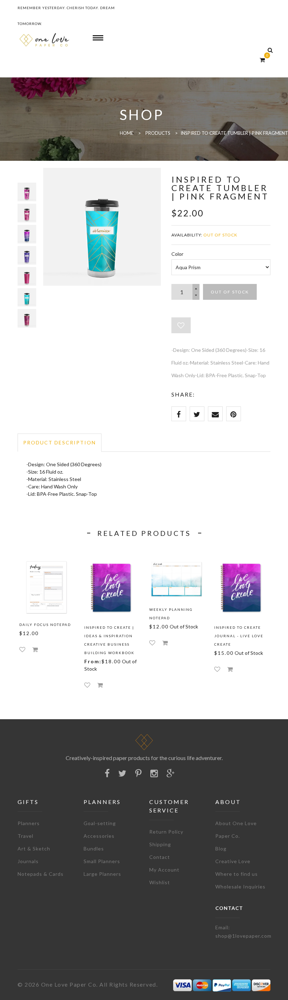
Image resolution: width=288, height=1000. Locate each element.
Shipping (160, 844)
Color (177, 254)
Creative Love (232, 861)
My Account (164, 870)
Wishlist (159, 882)
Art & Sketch (34, 849)
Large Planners (102, 874)
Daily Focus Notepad (45, 624)
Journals (28, 861)
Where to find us (236, 874)
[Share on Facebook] (178, 413)
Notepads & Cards (41, 874)
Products (157, 133)
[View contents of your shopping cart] (262, 59)
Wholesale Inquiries (240, 887)
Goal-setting (100, 823)
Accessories (99, 836)
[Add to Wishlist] (181, 325)
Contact (159, 857)
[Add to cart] (35, 649)
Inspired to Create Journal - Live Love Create (238, 635)
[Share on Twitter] (197, 413)
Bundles (94, 849)
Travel (25, 836)
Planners (29, 823)
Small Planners (102, 861)
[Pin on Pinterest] (233, 413)
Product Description (59, 442)
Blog (221, 849)
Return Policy (166, 832)
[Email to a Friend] (215, 413)
